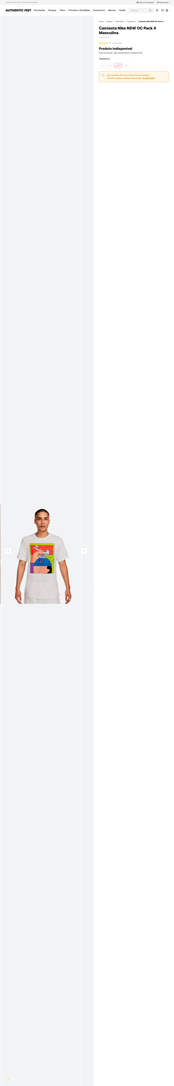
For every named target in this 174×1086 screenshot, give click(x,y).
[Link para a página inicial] (101, 21)
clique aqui (148, 78)
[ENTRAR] (157, 10)
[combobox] (141, 10)
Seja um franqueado (146, 2)
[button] (102, 65)
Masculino (120, 21)
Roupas (110, 21)
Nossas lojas (164, 2)
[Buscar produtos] (150, 10)
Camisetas (131, 21)
